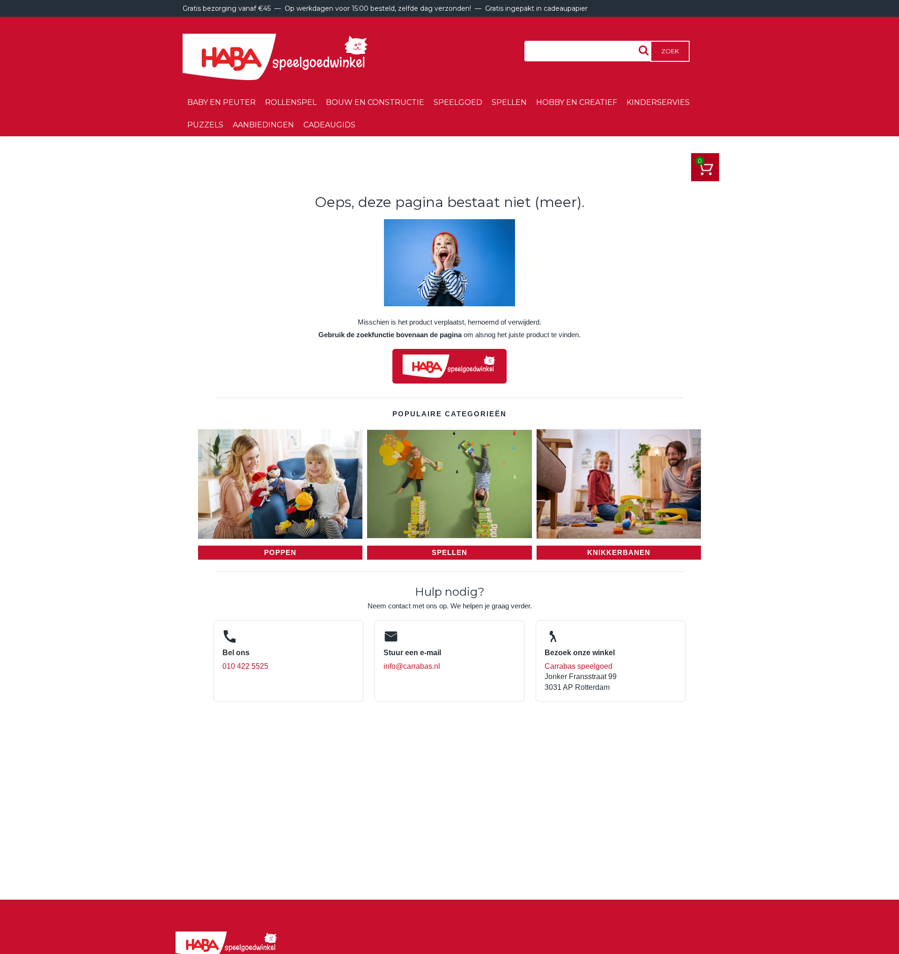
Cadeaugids (329, 124)
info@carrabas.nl (411, 666)
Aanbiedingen (263, 124)
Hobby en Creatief (576, 102)
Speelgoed (458, 102)
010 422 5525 (245, 666)
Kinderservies (658, 102)
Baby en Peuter (221, 102)
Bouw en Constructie (375, 102)
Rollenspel (291, 102)
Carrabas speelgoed (578, 666)
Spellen (509, 102)
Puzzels (205, 124)
